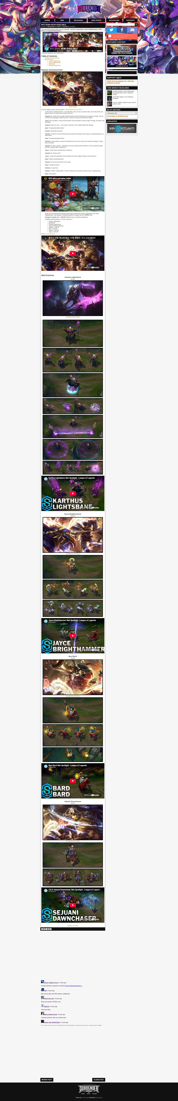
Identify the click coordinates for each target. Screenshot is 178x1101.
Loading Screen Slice (73, 317)
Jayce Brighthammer (55, 62)
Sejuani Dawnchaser (55, 65)
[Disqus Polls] (73, 955)
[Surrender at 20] (89, 9)
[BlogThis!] (44, 929)
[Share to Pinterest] (51, 929)
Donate (95, 1093)
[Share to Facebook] (48, 929)
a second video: (50, 234)
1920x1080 (73, 106)
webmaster (99, 1097)
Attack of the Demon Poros (74, 109)
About (88, 1093)
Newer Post (47, 1080)
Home (83, 1093)
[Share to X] (46, 929)
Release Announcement (52, 58)
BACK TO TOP (72, 925)
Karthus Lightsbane (54, 61)
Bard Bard (52, 64)
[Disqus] (72, 1002)
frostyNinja (85, 1097)
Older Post (99, 1080)
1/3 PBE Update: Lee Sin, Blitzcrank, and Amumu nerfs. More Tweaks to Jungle (123, 93)
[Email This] (42, 929)
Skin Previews (49, 59)
